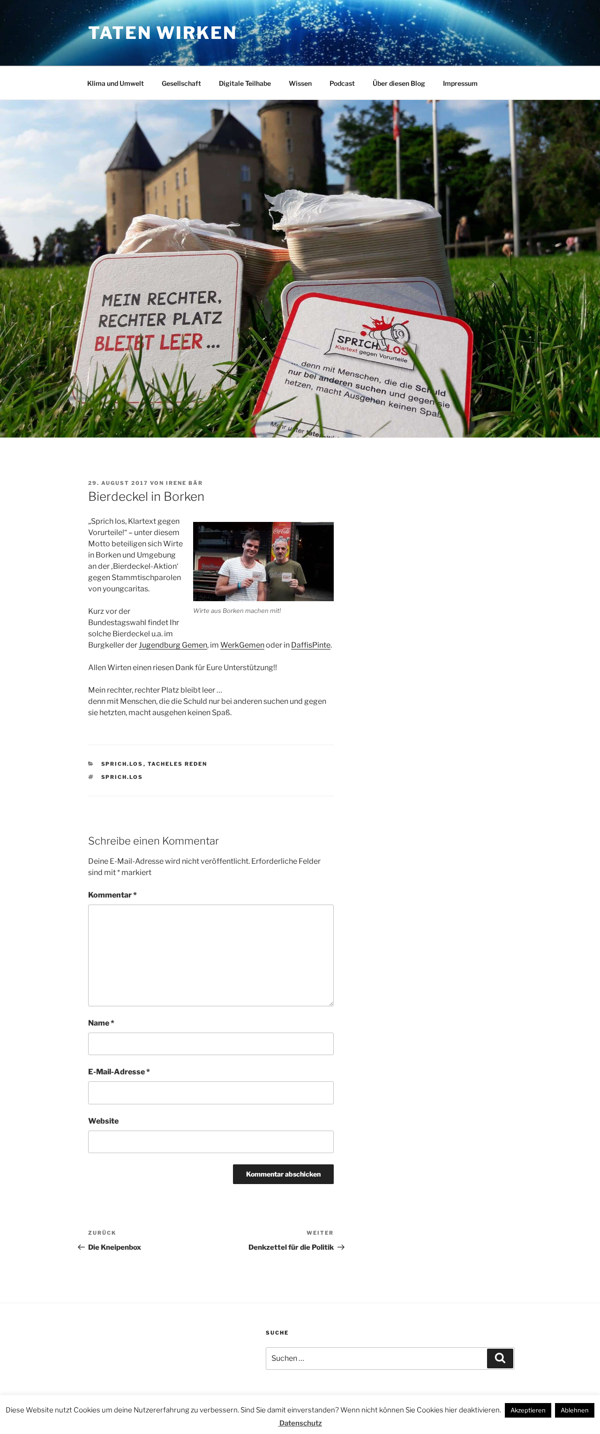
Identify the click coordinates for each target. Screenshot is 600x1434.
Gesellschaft (181, 83)
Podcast (342, 83)
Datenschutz (300, 1423)
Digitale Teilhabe (245, 83)
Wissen (300, 83)
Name (101, 1023)
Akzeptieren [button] (528, 1410)
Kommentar (112, 895)
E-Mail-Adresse (119, 1071)
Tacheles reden (178, 764)
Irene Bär (184, 483)
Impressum (460, 83)
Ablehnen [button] (575, 1410)
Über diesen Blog (399, 83)
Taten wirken (162, 33)
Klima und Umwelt (115, 83)
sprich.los (122, 764)
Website (103, 1121)
